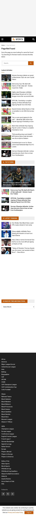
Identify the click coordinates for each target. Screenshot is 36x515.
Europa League (6, 431)
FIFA (2, 484)
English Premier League (9, 436)
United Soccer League (8, 367)
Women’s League (6, 419)
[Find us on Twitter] (8, 494)
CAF (2, 377)
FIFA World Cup (6, 468)
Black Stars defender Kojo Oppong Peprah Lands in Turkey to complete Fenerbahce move (23, 128)
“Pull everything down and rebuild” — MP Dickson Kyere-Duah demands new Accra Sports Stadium (23, 136)
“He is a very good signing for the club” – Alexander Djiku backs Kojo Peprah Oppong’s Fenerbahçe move (23, 119)
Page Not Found (11, 45)
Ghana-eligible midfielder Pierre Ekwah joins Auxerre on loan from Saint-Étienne (22, 233)
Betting (3, 372)
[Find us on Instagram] (12, 494)
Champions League (7, 429)
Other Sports (5, 463)
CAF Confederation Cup (8, 387)
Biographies (5, 374)
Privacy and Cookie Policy (15, 512)
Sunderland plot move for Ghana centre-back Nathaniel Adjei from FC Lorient (23, 145)
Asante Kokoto (6, 479)
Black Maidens (6, 401)
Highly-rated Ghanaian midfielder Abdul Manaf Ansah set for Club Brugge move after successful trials (23, 94)
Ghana (3, 394)
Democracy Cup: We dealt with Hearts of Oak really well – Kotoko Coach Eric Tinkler (22, 86)
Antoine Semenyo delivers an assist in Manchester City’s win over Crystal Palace (23, 77)
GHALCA (4, 476)
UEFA (3, 426)
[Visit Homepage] (17, 39)
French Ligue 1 (6, 439)
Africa (3, 359)
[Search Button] (33, 39)
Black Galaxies (6, 399)
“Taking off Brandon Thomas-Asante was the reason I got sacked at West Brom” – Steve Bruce (23, 250)
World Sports (5, 466)
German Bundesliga (7, 441)
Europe (3, 449)
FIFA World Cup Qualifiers (9, 471)
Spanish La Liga (6, 444)
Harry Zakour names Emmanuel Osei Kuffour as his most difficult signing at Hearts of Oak (23, 242)
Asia (2, 369)
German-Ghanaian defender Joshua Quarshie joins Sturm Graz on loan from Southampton (23, 153)
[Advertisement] (18, 18)
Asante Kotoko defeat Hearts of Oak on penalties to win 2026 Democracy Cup (23, 111)
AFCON (3, 379)
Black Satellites (6, 412)
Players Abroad (6, 451)
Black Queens (5, 409)
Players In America (7, 456)
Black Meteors (6, 404)
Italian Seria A (5, 446)
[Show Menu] (2, 39)
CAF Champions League (9, 384)
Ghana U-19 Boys (6, 422)
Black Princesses (7, 406)
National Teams (6, 396)
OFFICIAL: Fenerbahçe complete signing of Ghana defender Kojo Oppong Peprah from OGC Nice (21, 103)
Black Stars (5, 417)
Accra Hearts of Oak (7, 481)
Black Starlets (5, 414)
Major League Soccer (8, 364)
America (4, 362)
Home (3, 45)
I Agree (28, 512)
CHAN (3, 382)
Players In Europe (7, 454)
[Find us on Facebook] (3, 494)
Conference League (7, 434)
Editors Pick (5, 461)
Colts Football (5, 389)
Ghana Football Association (10, 474)
